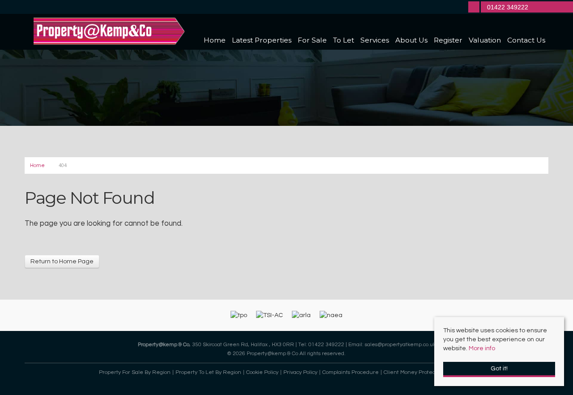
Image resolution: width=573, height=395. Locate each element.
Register (448, 40)
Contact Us (526, 40)
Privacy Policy (300, 372)
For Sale (312, 40)
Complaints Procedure (350, 372)
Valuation (485, 40)
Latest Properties (261, 40)
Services (374, 40)
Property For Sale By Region (135, 372)
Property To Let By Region (208, 372)
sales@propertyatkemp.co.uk (400, 344)
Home (215, 40)
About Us (411, 40)
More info (482, 348)
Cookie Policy (262, 372)
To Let (343, 40)
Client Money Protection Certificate (428, 372)
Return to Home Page (62, 261)
